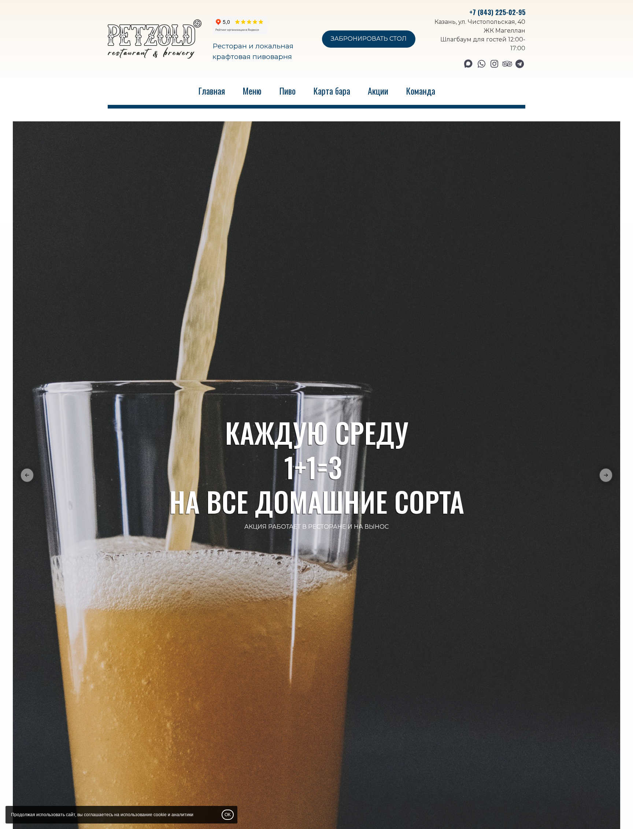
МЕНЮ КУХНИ (316, 473)
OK (228, 814)
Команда (420, 90)
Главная (211, 90)
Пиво (287, 90)
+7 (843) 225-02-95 (497, 12)
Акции (378, 90)
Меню (252, 90)
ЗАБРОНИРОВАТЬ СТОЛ (369, 38)
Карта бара (331, 90)
